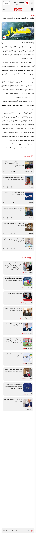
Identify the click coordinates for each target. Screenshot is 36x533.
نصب (6, 3)
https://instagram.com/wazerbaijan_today (20, 148)
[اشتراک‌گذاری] (28, 531)
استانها (32, 15)
